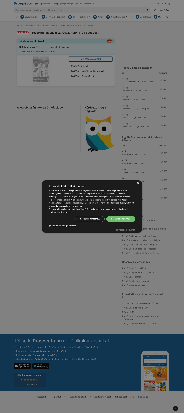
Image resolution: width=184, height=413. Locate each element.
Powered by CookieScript (125, 230)
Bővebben (65, 212)
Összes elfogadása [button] (120, 219)
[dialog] (92, 206)
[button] (62, 225)
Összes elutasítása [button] (90, 219)
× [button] (138, 183)
